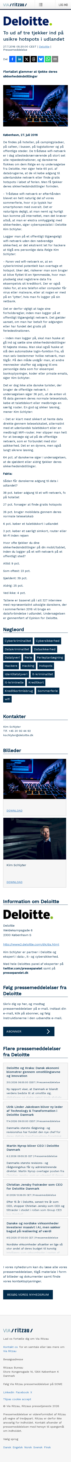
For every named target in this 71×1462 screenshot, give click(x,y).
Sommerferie (48, 691)
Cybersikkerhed (48, 641)
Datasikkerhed (45, 649)
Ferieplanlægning (50, 657)
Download (14, 810)
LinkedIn (8, 1392)
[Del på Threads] (34, 59)
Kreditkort (36, 682)
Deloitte (44, 46)
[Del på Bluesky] (41, 59)
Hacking (28, 666)
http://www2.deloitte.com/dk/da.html (31, 944)
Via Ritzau (9, 1351)
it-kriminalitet (42, 674)
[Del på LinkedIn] (19, 59)
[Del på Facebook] (12, 59)
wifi (7, 699)
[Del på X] (26, 59)
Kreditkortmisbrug (19, 691)
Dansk (7, 1447)
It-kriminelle (14, 682)
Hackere (11, 666)
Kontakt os (10, 1346)
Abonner (13, 1031)
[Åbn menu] (41, 4)
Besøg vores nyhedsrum (28, 1294)
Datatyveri (12, 657)
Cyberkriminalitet (18, 641)
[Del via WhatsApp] (48, 59)
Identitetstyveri (16, 674)
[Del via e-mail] (55, 59)
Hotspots (45, 666)
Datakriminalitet (17, 649)
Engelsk (18, 1447)
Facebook (22, 1392)
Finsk (47, 1447)
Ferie (28, 657)
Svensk (37, 1447)
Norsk (28, 1447)
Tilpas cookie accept (17, 1399)
